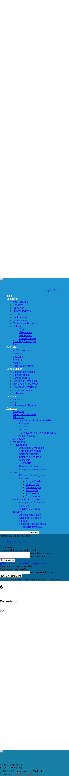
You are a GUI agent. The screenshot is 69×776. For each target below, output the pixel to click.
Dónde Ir (11, 396)
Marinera (18, 362)
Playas (17, 402)
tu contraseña (37, 556)
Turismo (17, 511)
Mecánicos (19, 441)
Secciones (12, 298)
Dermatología (33, 487)
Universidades (27, 435)
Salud (16, 344)
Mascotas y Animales (25, 323)
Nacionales (25, 335)
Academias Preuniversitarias (35, 420)
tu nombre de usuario (41, 553)
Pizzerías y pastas (23, 390)
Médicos (24, 478)
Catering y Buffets (29, 453)
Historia (17, 359)
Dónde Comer (14, 368)
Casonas (18, 399)
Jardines (24, 429)
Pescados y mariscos (25, 387)
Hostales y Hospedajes (32, 523)
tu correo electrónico (41, 572)
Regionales (25, 332)
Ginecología (32, 484)
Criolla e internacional (25, 380)
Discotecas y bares (30, 517)
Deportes (18, 304)
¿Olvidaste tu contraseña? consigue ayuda (23, 563)
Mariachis (24, 460)
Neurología (32, 490)
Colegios (24, 423)
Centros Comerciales (24, 414)
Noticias (17, 326)
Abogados (18, 411)
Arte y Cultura (20, 301)
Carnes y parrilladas (24, 371)
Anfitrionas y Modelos (31, 447)
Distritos (18, 353)
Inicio (9, 295)
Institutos (24, 426)
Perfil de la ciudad (23, 350)
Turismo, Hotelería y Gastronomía (37, 432)
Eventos (17, 314)
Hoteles (23, 520)
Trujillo (22, 329)
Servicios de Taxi (29, 466)
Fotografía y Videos (30, 450)
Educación (18, 308)
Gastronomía (20, 317)
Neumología (32, 493)
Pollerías (18, 393)
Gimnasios (19, 438)
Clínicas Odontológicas (32, 475)
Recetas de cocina (23, 365)
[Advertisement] (34, 646)
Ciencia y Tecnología (24, 341)
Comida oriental (21, 377)
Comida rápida (21, 374)
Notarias (24, 505)
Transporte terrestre (30, 526)
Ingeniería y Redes (29, 508)
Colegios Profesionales (32, 502)
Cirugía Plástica (34, 481)
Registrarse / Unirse (17, 541)
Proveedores (20, 444)
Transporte (25, 463)
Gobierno (18, 356)
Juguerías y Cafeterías (25, 384)
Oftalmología (33, 496)
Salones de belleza (30, 456)
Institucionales (21, 320)
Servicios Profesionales (26, 499)
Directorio (11, 408)
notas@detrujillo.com (27, 774)
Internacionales (27, 338)
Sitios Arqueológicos (24, 405)
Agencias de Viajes (30, 514)
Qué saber (12, 347)
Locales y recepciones (32, 469)
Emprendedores (22, 311)
